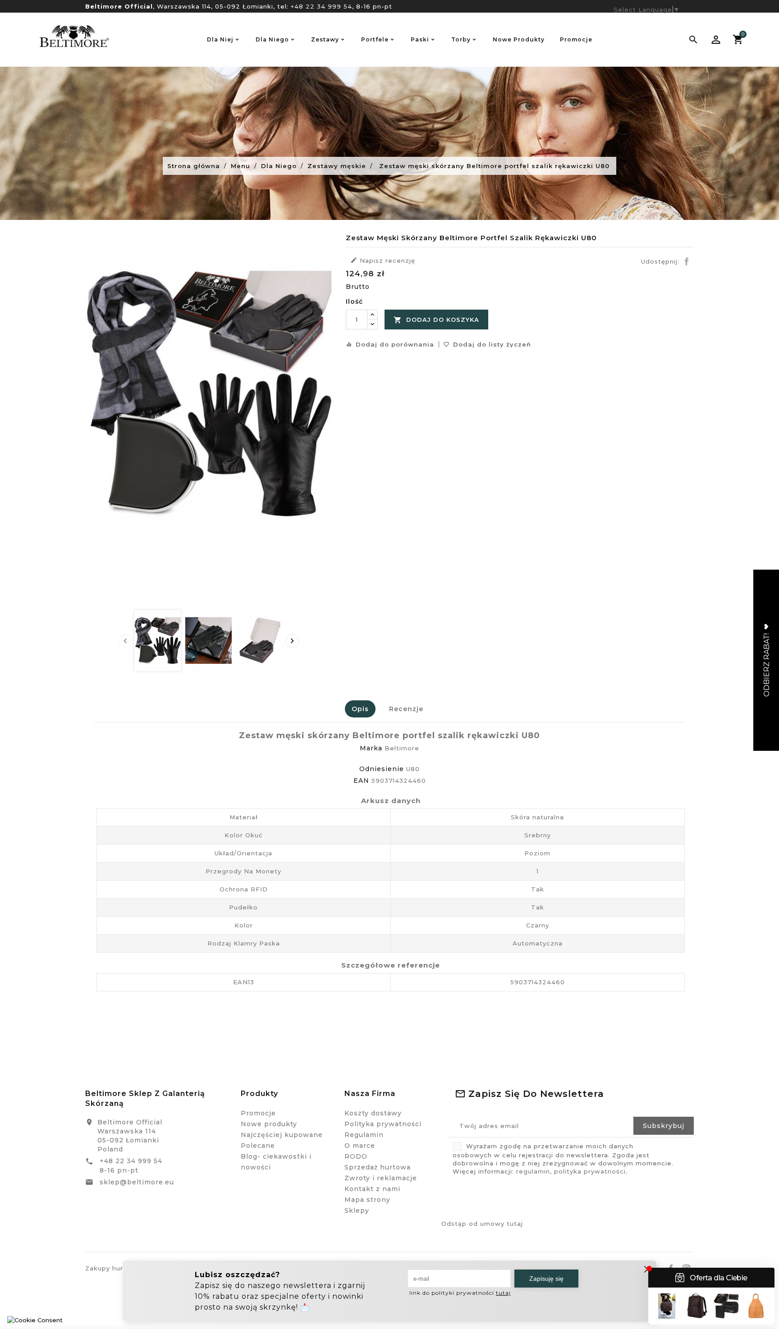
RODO (355, 1156)
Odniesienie (381, 769)
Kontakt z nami (372, 1189)
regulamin (533, 1171)
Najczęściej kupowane (282, 1135)
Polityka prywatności (383, 1124)
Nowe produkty (269, 1124)
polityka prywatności (590, 1171)
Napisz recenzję (382, 260)
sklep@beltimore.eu (137, 1182)
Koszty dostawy (373, 1113)
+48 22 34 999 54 (321, 6)
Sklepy (356, 1210)
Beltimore (402, 748)
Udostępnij (686, 261)
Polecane (258, 1146)
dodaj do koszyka (436, 320)
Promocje (258, 1113)
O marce (359, 1146)
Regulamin (364, 1135)
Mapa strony (367, 1200)
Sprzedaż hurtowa (377, 1167)
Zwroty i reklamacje (380, 1178)
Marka (371, 748)
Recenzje (406, 709)
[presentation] (125, 641)
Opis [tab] (360, 709)
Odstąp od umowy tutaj (482, 1223)
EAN (361, 780)
